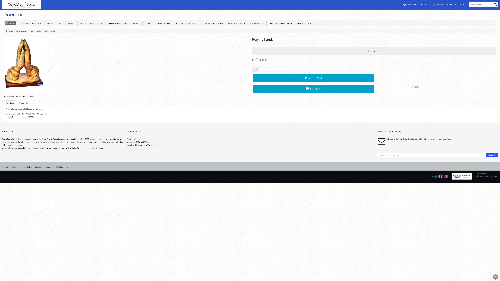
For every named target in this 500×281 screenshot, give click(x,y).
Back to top (495, 277)
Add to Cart (315, 78)
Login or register (409, 4)
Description (10, 103)
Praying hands (35, 31)
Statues (71, 23)
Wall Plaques (96, 23)
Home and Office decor (280, 23)
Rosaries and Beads (185, 23)
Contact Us (49, 167)
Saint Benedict (303, 23)
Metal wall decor (235, 23)
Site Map (59, 167)
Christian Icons (163, 23)
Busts (82, 23)
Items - (16, 15)
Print (415, 87)
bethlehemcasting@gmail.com (145, 145)
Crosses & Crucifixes (117, 23)
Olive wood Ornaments (211, 23)
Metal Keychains (54, 23)
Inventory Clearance (32, 23)
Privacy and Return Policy (22, 167)
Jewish (147, 23)
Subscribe (492, 155)
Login (68, 167)
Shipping (38, 167)
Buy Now (315, 88)
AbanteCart (491, 174)
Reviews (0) (23, 103)
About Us (5, 167)
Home (12, 23)
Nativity (136, 23)
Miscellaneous (256, 23)
